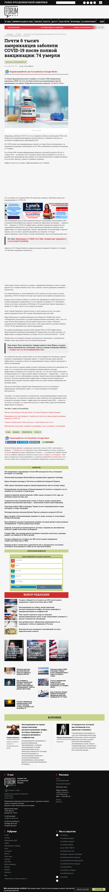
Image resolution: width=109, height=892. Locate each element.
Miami (17, 565)
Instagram (57, 455)
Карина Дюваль (65, 737)
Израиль (7, 867)
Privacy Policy (8, 796)
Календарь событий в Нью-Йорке (71, 854)
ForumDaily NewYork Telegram (70, 857)
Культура (7, 859)
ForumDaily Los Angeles (68, 870)
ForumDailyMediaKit (62, 781)
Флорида (75, 21)
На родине (8, 851)
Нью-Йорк (64, 21)
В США (8, 21)
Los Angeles (19, 581)
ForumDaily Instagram (67, 841)
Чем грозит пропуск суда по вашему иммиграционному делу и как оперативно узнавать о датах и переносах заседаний (43, 617)
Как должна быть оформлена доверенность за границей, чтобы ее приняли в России (39, 623)
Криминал (7, 872)
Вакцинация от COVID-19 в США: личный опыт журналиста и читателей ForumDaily (37, 240)
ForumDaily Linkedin (66, 845)
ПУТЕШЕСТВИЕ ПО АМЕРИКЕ (84, 27)
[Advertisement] (36, 180)
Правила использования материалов (16, 794)
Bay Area (18, 576)
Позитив (7, 838)
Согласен (98, 889)
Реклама (64, 774)
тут (26, 878)
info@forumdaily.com (11, 818)
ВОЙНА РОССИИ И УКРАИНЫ (19, 27)
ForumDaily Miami (66, 867)
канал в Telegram (44, 455)
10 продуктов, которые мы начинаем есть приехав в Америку (35, 727)
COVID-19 (37, 432)
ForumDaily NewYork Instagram (70, 864)
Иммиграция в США (22, 21)
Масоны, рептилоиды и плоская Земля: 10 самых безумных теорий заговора (32, 412)
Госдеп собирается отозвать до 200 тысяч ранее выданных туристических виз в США (40, 601)
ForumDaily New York (58, 457)
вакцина (16, 432)
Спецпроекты (27, 432)
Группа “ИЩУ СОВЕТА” (67, 848)
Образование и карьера (12, 846)
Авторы (58, 800)
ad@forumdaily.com (62, 792)
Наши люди (8, 856)
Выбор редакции (10, 864)
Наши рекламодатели (63, 784)
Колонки (54, 717)
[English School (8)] (36, 211)
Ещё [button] (101, 21)
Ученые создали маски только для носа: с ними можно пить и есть (28, 422)
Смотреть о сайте (14, 790)
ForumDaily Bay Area (67, 873)
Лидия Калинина (16, 737)
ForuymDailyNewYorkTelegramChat (71, 860)
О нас (10, 774)
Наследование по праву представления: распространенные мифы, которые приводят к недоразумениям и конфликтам (40, 609)
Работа (46, 21)
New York (18, 570)
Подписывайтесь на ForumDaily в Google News (33, 71)
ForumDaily (18, 560)
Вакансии (59, 802)
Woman (6, 854)
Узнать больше (83, 889)
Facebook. (7, 452)
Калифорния (88, 21)
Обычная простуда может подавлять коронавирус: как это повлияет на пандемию (34, 426)
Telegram (23, 442)
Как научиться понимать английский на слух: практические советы (40, 630)
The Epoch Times (57, 83)
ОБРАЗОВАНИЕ (46, 27)
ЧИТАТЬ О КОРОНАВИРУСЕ (15, 62)
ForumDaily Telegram (67, 838)
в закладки (49, 442)
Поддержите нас (19, 450)
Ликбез (38, 21)
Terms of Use (8, 798)
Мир (5, 875)
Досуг (55, 21)
